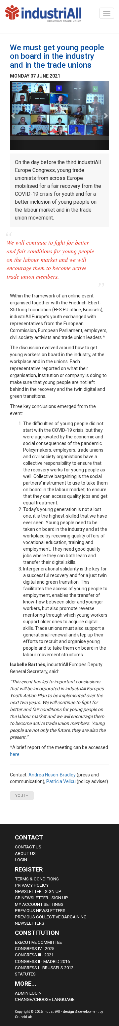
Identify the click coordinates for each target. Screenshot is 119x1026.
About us (25, 853)
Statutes (25, 974)
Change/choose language (44, 999)
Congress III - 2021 (34, 954)
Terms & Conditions (37, 878)
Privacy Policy (32, 885)
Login (21, 859)
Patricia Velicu (61, 781)
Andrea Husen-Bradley (52, 774)
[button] (17, 115)
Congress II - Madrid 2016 (42, 961)
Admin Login (28, 993)
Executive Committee (38, 942)
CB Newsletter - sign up (41, 897)
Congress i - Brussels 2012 (44, 967)
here (15, 754)
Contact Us (28, 846)
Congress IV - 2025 (34, 948)
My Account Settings (39, 904)
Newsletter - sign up (38, 891)
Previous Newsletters (40, 910)
